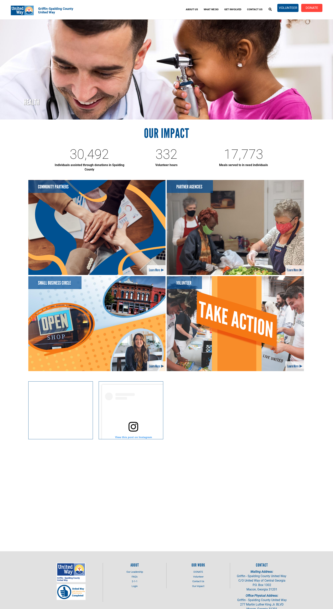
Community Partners (53, 187)
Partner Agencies (189, 187)
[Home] (47, 10)
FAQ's (135, 576)
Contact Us (254, 9)
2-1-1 (134, 581)
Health (32, 102)
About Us (192, 9)
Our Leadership (134, 571)
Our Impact (198, 586)
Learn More (154, 270)
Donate (312, 7)
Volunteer (288, 7)
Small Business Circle (54, 283)
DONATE (198, 571)
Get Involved (232, 9)
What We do (211, 9)
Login (135, 586)
